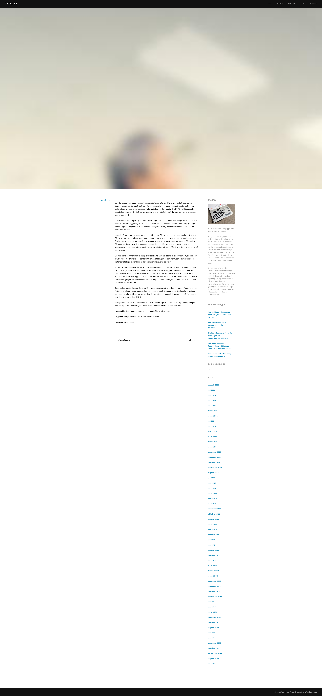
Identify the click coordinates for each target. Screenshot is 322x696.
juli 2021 (211, 539)
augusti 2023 (213, 472)
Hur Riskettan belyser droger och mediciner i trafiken (217, 325)
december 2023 (214, 452)
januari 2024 (213, 447)
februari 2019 (213, 570)
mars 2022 (212, 524)
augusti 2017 (213, 627)
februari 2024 (214, 441)
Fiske (303, 3)
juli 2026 (211, 390)
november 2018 (214, 586)
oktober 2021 (213, 534)
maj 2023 (212, 488)
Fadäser (291, 3)
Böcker (280, 3)
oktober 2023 (214, 462)
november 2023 (214, 457)
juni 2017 (211, 638)
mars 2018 (212, 612)
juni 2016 (211, 663)
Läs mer (91, 125)
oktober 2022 (214, 514)
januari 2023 (213, 503)
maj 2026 (212, 400)
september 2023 (215, 467)
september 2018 (215, 596)
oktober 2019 (213, 555)
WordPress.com (311, 692)
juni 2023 (212, 483)
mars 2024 (212, 436)
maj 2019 (211, 560)
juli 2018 (211, 601)
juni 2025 (212, 405)
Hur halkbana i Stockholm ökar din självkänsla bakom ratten (219, 315)
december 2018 (214, 581)
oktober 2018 (214, 591)
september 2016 (215, 653)
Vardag (313, 3)
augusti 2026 (213, 385)
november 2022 (214, 509)
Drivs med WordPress (281, 692)
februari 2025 (213, 410)
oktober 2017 (213, 622)
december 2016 (214, 643)
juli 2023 (211, 478)
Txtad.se (11, 4)
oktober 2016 (213, 648)
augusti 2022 (213, 519)
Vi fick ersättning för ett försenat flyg (152, 108)
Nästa (192, 340)
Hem (269, 3)
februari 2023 (213, 498)
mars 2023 (212, 493)
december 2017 (214, 617)
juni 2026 (212, 395)
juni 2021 (211, 545)
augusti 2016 (213, 658)
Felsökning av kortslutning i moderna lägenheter (220, 355)
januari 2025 (213, 416)
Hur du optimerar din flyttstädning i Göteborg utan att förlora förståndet (219, 346)
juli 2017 (211, 632)
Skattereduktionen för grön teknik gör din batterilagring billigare (220, 336)
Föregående (124, 340)
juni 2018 (212, 607)
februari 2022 (213, 529)
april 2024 (212, 431)
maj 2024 (212, 426)
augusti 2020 (213, 550)
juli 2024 (211, 421)
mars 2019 (212, 565)
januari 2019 (213, 576)
